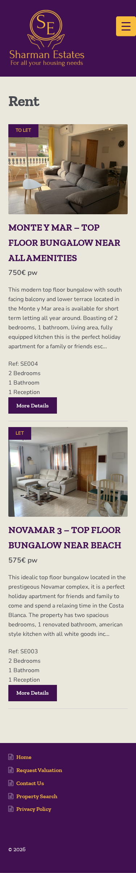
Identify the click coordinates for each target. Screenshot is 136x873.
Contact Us (30, 783)
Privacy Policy (33, 808)
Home (24, 757)
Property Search (36, 796)
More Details (32, 405)
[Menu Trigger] (126, 26)
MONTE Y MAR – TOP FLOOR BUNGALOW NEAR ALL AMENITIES (64, 243)
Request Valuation (39, 770)
